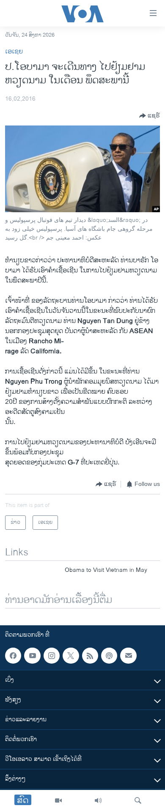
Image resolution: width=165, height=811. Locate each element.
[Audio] (98, 800)
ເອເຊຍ (14, 51)
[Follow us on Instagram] (52, 656)
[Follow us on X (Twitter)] (71, 656)
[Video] (58, 800)
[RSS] (90, 656)
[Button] (149, 116)
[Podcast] (109, 656)
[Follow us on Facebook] (13, 656)
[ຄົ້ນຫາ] (138, 800)
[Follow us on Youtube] (32, 656)
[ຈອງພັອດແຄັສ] (128, 656)
